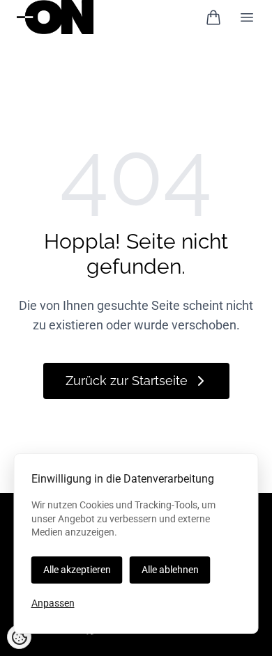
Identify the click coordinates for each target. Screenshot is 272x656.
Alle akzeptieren (77, 569)
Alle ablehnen (170, 569)
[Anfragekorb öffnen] (213, 17)
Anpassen (53, 603)
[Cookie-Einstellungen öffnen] (19, 637)
